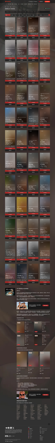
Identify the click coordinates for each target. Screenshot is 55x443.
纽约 (31, 416)
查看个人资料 (26, 331)
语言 (15, 15)
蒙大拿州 (32, 409)
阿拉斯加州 (18, 406)
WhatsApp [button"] (31, 1)
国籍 (12, 15)
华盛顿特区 (46, 410)
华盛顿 (45, 409)
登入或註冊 (47, 1)
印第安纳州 (25, 406)
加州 (17, 410)
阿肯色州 (18, 409)
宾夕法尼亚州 (40, 410)
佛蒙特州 (45, 406)
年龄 (19, 15)
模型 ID (41, 15)
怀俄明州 (45, 414)
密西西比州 (32, 406)
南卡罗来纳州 (40, 414)
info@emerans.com (44, 428)
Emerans (31, 314)
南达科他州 (39, 416)
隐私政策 (41, 438)
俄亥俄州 (39, 406)
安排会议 (10, 35)
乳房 (26, 15)
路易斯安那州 (26, 413)
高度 (23, 15)
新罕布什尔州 (33, 413)
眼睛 (33, 15)
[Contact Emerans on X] (13, 428)
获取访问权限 (45, 305)
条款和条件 (41, 437)
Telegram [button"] (35, 1)
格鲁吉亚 (18, 417)
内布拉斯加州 (33, 410)
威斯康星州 (46, 413)
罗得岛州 (39, 413)
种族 (37, 15)
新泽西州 (32, 414)
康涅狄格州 (18, 413)
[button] (41, 1)
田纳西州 (39, 417)
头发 (30, 15)
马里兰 (25, 416)
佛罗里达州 (18, 416)
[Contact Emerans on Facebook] (8, 428)
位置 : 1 (7, 15)
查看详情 (10, 25)
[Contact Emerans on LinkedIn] (11, 428)
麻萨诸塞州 (25, 417)
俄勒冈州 (39, 409)
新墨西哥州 (32, 417)
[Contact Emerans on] (6, 428)
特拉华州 (18, 414)
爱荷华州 (25, 409)
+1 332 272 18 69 (44, 430)
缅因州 (25, 414)
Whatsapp (42, 431)
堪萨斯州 (25, 410)
